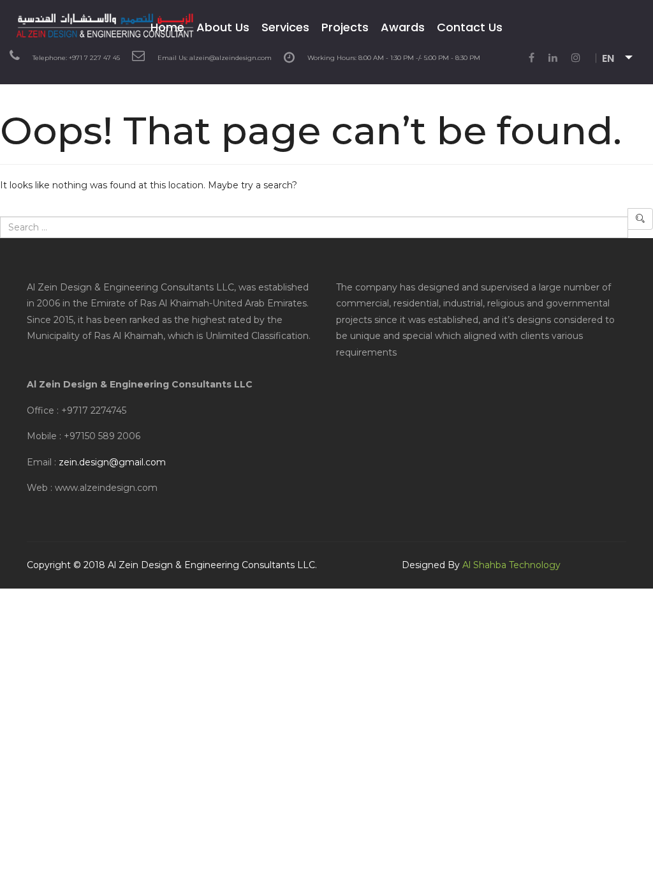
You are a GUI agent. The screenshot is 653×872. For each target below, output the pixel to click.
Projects (345, 27)
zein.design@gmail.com (112, 462)
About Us (222, 27)
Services (285, 27)
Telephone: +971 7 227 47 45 (76, 58)
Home (167, 27)
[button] (622, 59)
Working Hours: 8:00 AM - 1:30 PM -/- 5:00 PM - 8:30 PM (393, 58)
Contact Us (470, 27)
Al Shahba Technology (511, 565)
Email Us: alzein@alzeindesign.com (215, 58)
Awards (403, 27)
